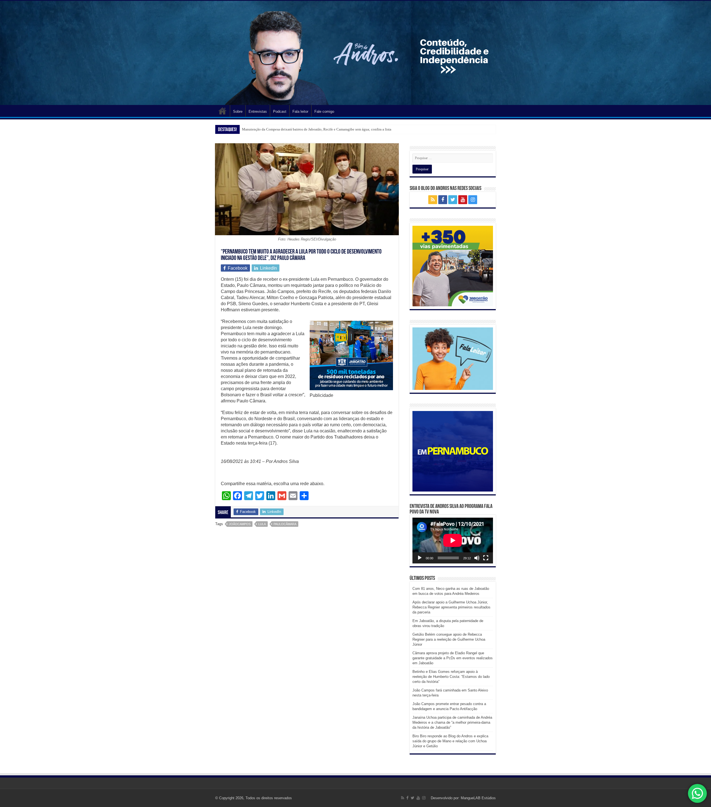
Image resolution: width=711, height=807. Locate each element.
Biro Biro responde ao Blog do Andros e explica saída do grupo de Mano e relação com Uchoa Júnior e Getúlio (450, 741)
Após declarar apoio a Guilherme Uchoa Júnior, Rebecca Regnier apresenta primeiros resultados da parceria (451, 607)
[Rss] (432, 199)
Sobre (237, 111)
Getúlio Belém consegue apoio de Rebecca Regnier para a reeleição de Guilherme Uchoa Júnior (448, 639)
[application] (452, 540)
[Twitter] (452, 199)
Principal (222, 111)
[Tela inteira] (486, 558)
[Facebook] (442, 199)
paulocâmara (285, 524)
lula (262, 524)
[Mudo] (477, 558)
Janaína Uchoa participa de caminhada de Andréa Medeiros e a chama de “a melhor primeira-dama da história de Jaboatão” (452, 722)
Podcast (279, 111)
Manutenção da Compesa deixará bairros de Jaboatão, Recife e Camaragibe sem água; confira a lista (316, 129)
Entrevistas (258, 111)
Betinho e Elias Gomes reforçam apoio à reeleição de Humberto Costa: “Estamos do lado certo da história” (451, 677)
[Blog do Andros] (355, 53)
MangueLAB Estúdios (478, 798)
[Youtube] (462, 199)
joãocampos (240, 524)
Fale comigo (324, 111)
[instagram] (472, 199)
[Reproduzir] (419, 558)
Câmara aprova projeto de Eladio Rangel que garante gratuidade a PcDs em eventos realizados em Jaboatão (452, 658)
